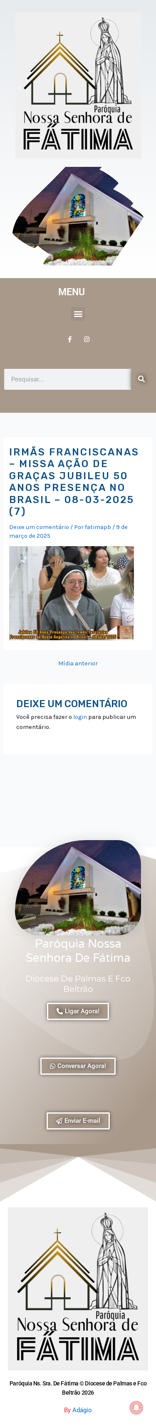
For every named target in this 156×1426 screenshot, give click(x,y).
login (80, 717)
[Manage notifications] (136, 1407)
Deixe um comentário (39, 527)
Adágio (82, 1410)
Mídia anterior (78, 664)
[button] (78, 314)
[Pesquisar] (141, 379)
